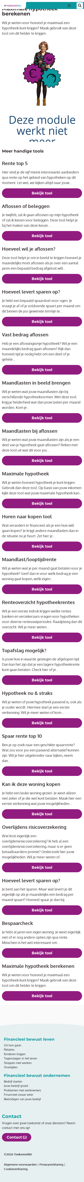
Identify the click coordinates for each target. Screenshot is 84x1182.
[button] (69, 5)
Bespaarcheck (17, 923)
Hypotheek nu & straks (27, 693)
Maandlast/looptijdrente (29, 559)
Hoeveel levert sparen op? (31, 292)
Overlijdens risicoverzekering (34, 827)
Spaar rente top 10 (22, 736)
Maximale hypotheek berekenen (38, 966)
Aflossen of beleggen (26, 206)
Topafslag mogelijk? (24, 650)
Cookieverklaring (16, 1169)
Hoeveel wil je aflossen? (28, 249)
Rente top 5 (15, 163)
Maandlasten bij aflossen (29, 431)
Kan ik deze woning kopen (31, 784)
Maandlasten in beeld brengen (36, 383)
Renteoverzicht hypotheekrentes (38, 602)
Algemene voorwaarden (20, 1164)
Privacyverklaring (51, 1164)
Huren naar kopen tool (27, 516)
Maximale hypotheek (25, 473)
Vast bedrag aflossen (25, 334)
